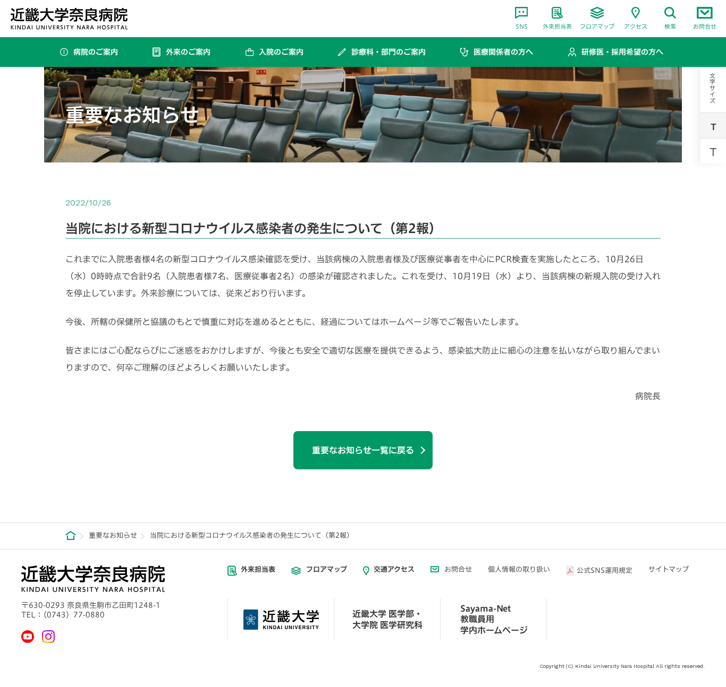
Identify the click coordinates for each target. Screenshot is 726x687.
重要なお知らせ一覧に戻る (363, 450)
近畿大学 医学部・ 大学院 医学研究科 (387, 619)
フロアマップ (597, 26)
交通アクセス (394, 569)
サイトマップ (668, 569)
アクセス (635, 26)
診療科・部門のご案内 (388, 52)
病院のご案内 (95, 52)
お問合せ (704, 26)
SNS (522, 26)
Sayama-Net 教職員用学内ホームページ (494, 619)
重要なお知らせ (113, 535)
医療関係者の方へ (503, 52)
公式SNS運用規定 (604, 570)
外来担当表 (557, 26)
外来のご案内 (188, 52)
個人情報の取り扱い (519, 569)
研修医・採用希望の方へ (622, 52)
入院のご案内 (281, 52)
